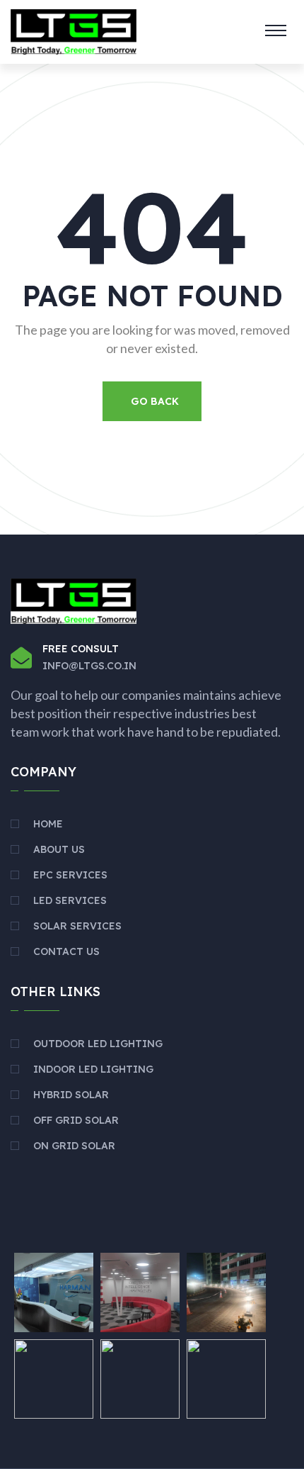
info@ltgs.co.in (89, 665)
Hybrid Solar (71, 1094)
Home (48, 823)
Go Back (155, 401)
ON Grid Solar (74, 1145)
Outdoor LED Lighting (98, 1043)
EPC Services (70, 874)
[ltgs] (73, 30)
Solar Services (77, 926)
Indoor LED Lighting (93, 1069)
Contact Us (66, 951)
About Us (59, 849)
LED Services (70, 900)
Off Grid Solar (76, 1120)
